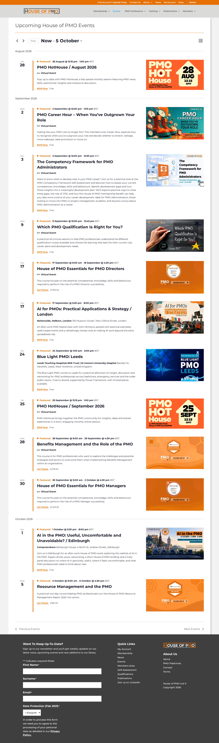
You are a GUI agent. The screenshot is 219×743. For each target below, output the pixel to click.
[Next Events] (23, 41)
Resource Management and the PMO (74, 586)
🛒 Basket (191, 2)
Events (116, 11)
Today (33, 41)
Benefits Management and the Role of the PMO (85, 444)
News (158, 2)
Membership (100, 11)
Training (153, 11)
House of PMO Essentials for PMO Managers (81, 485)
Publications (170, 11)
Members (188, 11)
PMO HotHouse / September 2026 (70, 406)
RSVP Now (42, 88)
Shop (181, 2)
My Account (170, 2)
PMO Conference (134, 11)
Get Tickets (43, 290)
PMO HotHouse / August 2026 (67, 67)
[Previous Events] (17, 41)
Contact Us (135, 2)
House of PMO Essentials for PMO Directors (80, 268)
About (146, 2)
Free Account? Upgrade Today (112, 2)
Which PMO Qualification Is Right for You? (80, 227)
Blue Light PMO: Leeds (60, 356)
